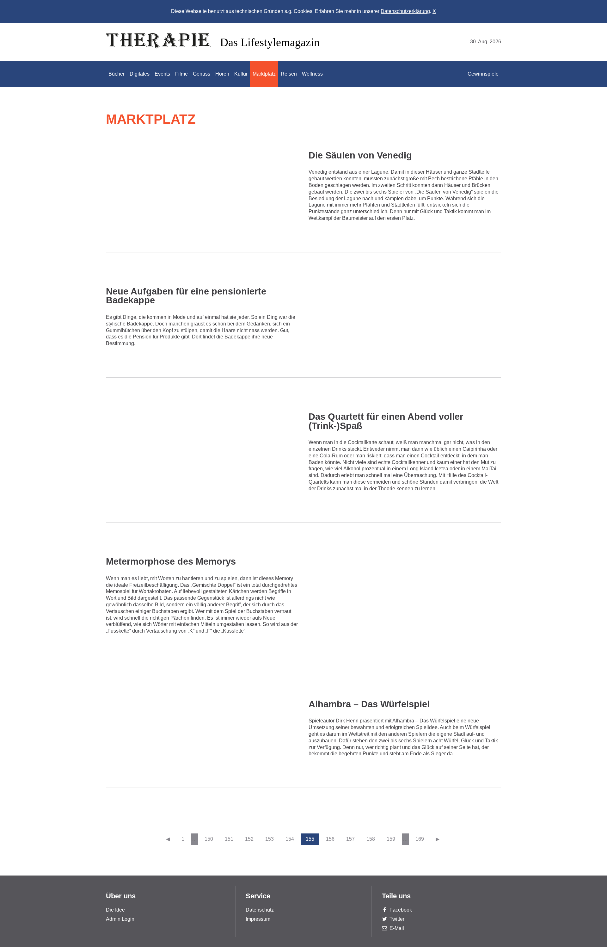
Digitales (140, 74)
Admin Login (120, 919)
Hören (222, 74)
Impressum (258, 919)
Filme (181, 74)
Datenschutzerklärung (405, 11)
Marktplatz (264, 74)
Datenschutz (260, 910)
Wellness (312, 74)
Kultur (241, 74)
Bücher (116, 74)
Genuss (201, 74)
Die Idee (115, 910)
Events (162, 74)
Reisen (289, 74)
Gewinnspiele (483, 74)
